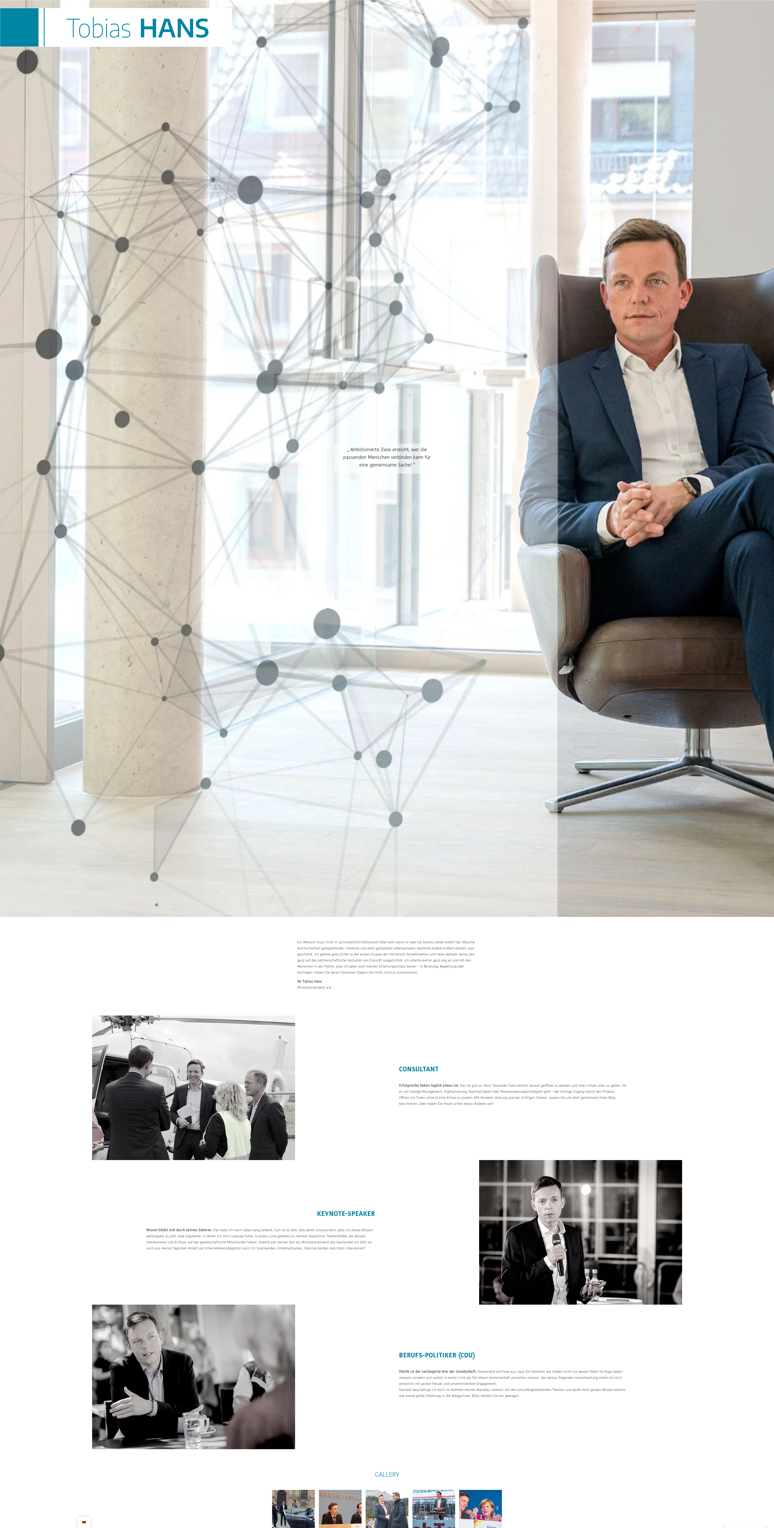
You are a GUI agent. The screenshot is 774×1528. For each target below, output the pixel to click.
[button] (276, 1507)
